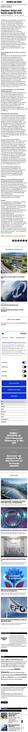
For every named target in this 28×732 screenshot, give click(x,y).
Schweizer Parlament (21, 675)
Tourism (2, 416)
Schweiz (17, 668)
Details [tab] (12, 337)
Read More (4, 702)
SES (1, 677)
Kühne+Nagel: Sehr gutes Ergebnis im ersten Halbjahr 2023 (13, 277)
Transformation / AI (4, 419)
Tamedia (20, 677)
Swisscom (10, 677)
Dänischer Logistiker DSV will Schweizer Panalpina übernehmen (12, 310)
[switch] (24, 367)
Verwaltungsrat (6, 679)
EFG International (15, 661)
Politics (2, 404)
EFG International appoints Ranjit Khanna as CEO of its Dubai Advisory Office (14, 620)
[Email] (26, 241)
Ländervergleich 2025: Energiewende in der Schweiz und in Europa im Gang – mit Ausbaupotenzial (13, 501)
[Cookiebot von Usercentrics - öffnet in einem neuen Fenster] (20, 334)
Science (2, 409)
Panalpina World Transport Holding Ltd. (15, 236)
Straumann (6, 677)
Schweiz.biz (5, 672)
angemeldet (9, 323)
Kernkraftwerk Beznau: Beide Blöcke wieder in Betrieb (14, 530)
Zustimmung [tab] (5, 337)
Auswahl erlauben (14, 389)
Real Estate (3, 406)
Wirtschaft (13, 679)
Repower (9, 669)
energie (19, 661)
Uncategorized (3, 422)
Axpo (4, 659)
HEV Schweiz (19, 663)
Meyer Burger (3, 666)
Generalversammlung (4, 663)
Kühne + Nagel (3, 665)
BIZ (5, 659)
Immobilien (24, 663)
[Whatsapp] (24, 241)
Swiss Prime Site (16, 677)
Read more (4, 650)
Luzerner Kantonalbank (12, 665)
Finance (3, 6)
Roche (12, 669)
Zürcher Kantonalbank (18, 679)
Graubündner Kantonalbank (12, 663)
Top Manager (3, 411)
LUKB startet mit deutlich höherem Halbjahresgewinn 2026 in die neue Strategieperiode (13, 590)
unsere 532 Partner (11, 345)
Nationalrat (19, 666)
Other (2, 401)
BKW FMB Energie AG (16, 660)
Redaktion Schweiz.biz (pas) (7, 15)
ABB (2, 660)
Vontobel (10, 679)
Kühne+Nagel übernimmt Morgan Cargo (9, 305)
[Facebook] (13, 241)
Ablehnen (14, 396)
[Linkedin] (21, 241)
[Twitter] (16, 241)
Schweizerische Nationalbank (9, 675)
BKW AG (10, 659)
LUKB (7, 665)
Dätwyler (11, 661)
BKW (7, 660)
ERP (26, 661)
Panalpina (22, 666)
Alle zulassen (14, 383)
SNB (3, 677)
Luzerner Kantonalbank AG (21, 665)
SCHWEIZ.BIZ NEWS (12, 672)
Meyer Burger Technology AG (11, 666)
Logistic (9, 6)
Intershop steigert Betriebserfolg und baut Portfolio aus (13, 559)
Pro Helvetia (6, 669)
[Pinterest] (18, 241)
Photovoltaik (2, 669)
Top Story (2, 414)
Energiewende (23, 661)
